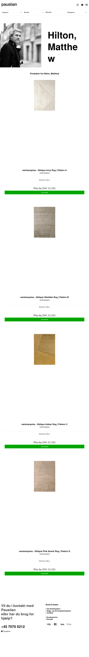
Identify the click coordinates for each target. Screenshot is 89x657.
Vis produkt (44, 192)
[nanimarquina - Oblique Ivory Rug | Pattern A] (44, 122)
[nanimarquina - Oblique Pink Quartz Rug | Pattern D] (44, 503)
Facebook (6, 631)
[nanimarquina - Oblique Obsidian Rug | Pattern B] (44, 249)
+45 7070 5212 (13, 626)
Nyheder (49, 12)
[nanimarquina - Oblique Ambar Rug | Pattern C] (44, 376)
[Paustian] (9, 4)
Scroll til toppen (52, 604)
